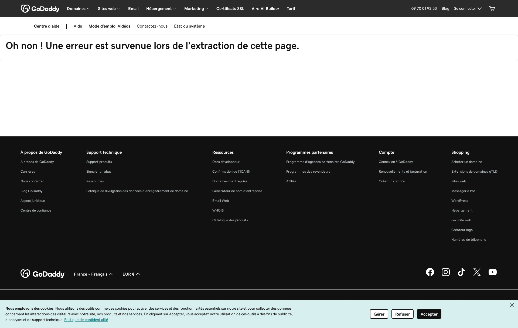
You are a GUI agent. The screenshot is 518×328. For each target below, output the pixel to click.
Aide (78, 26)
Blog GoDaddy (31, 191)
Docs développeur (226, 161)
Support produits (99, 161)
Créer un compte (392, 181)
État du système (189, 26)
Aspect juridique (33, 200)
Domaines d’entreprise (229, 181)
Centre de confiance (36, 210)
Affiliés (291, 181)
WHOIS (218, 210)
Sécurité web (461, 220)
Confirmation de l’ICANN (231, 171)
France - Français (90, 274)
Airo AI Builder (265, 8)
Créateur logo (462, 230)
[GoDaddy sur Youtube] (492, 275)
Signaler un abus (98, 171)
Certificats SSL (230, 8)
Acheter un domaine (466, 161)
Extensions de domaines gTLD (474, 171)
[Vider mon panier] (492, 8)
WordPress (459, 200)
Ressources (95, 181)
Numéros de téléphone (468, 239)
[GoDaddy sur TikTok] (461, 275)
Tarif (291, 8)
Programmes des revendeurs (308, 171)
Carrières (28, 171)
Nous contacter (32, 181)
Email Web (220, 200)
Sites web (458, 181)
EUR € (128, 274)
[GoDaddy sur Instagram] (446, 275)
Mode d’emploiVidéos (109, 26)
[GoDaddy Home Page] (43, 274)
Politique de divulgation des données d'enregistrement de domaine (137, 191)
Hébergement (462, 210)
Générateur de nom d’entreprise (237, 191)
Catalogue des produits (230, 220)
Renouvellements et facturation (403, 171)
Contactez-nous (152, 26)
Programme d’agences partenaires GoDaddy (320, 161)
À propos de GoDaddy (37, 161)
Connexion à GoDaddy (396, 161)
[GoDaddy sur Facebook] (430, 275)
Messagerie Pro (463, 191)
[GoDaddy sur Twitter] (477, 275)
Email (133, 8)
